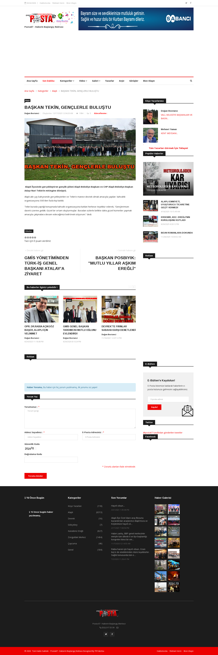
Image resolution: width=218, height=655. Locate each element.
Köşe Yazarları (34, 300)
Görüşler (133, 80)
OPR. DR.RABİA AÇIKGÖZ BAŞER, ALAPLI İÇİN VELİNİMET (39, 330)
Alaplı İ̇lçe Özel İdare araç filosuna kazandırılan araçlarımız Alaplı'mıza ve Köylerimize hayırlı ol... (129, 521)
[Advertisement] (109, 54)
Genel (150, 181)
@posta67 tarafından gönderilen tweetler (162, 432)
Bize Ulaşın (71, 3)
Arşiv (121, 80)
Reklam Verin (58, 3)
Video (82, 80)
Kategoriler (66, 80)
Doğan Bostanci (31, 113)
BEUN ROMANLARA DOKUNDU (177, 233)
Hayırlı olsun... (118, 506)
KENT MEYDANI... (169, 133)
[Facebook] (190, 2)
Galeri (95, 80)
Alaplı (54, 90)
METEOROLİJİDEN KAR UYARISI (168, 186)
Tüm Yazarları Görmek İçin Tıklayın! (168, 148)
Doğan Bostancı (169, 111)
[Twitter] (186, 2)
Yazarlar (109, 80)
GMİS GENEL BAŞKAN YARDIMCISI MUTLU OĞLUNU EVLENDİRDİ (79, 330)
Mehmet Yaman (169, 129)
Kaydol (154, 407)
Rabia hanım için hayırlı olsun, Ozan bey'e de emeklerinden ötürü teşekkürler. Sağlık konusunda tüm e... (130, 552)
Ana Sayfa (32, 80)
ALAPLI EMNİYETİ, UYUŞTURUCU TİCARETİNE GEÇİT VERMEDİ (175, 204)
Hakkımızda (45, 3)
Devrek (108, 300)
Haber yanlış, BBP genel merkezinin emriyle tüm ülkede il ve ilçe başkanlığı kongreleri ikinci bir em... (129, 536)
